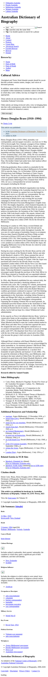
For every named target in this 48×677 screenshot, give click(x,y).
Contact (8, 40)
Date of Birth (10, 64)
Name (8, 62)
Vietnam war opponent (14, 634)
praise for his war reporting (15, 423)
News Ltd (9, 650)
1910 (9, 516)
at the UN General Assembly (16, 444)
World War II (10, 616)
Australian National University (12, 663)
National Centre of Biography (26, 661)
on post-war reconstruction (15, 435)
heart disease (5, 539)
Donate (8, 53)
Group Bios (10, 44)
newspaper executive (13, 604)
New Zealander (11, 561)
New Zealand (15, 518)
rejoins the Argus (12, 448)
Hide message (7, 113)
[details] (19, 506)
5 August (4, 527)
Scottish (8, 563)
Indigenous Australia (13, 7)
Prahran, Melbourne (8, 529)
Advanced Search (12, 46)
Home (8, 36)
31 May (4, 516)
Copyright (4, 671)
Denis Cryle (7, 123)
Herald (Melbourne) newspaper (17, 648)
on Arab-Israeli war (13, 440)
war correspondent (12, 606)
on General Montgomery (15, 431)
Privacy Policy (24, 671)
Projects (8, 42)
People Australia (12, 5)
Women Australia (12, 9)
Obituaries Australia (13, 3)
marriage (9, 416)
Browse (8, 51)
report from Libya (12, 418)
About (8, 38)
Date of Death (11, 66)
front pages (12, 498)
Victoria (19, 529)
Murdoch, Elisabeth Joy (14, 461)
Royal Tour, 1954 (12, 625)
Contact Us (36, 671)
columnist (9, 598)
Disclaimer (14, 671)
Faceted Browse (11, 48)
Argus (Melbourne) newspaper (17, 645)
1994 (10, 527)
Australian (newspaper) (14, 652)
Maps (8, 70)
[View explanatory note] (3, 548)
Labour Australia (12, 11)
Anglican (9, 587)
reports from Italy (12, 427)
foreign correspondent (14, 600)
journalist (9, 602)
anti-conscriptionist (12, 596)
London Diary (11, 452)
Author (8, 68)
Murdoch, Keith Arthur (14, 466)
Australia (26, 529)
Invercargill (5, 518)
